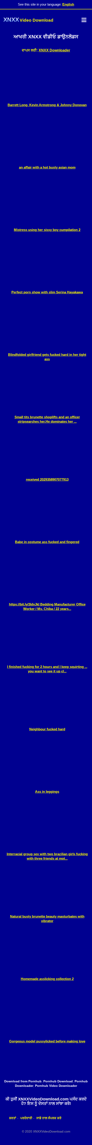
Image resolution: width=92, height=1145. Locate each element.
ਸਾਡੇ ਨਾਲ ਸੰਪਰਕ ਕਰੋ (48, 1118)
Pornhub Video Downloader (56, 1085)
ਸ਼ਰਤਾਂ (12, 1118)
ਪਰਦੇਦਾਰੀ (26, 1118)
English (68, 4)
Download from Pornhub (23, 1081)
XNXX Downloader (54, 50)
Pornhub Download (58, 1081)
